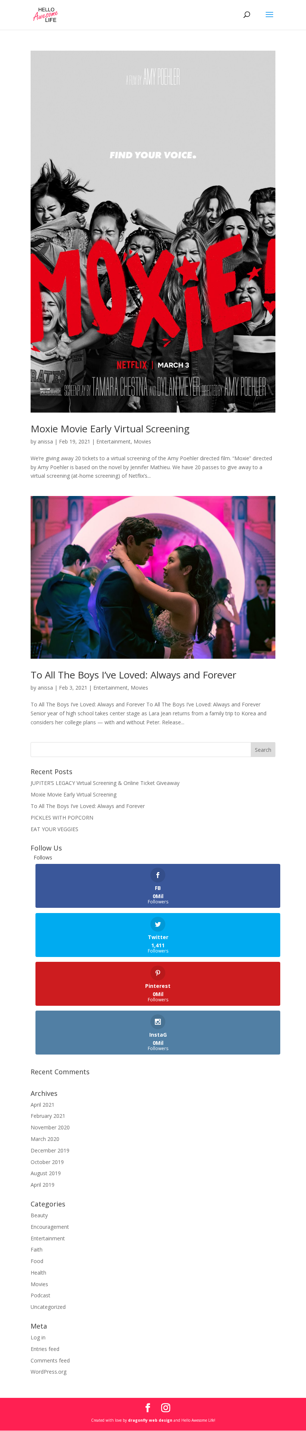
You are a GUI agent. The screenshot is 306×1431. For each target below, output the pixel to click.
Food (37, 1261)
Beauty (39, 1215)
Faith (37, 1249)
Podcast (40, 1295)
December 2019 (50, 1150)
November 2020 (50, 1127)
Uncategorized (48, 1306)
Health (38, 1272)
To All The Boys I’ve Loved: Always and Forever (133, 674)
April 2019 (42, 1184)
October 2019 (47, 1162)
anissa (45, 441)
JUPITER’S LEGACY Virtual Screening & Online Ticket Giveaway (105, 782)
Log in (38, 1337)
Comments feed (50, 1360)
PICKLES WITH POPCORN (62, 817)
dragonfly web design (150, 1420)
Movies (142, 441)
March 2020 (45, 1138)
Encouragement (50, 1226)
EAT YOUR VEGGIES (54, 829)
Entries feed (45, 1348)
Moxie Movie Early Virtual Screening (110, 428)
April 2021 (42, 1104)
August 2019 (46, 1173)
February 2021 (48, 1115)
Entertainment (113, 441)
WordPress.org (48, 1371)
